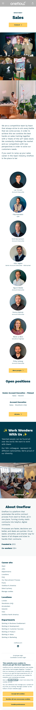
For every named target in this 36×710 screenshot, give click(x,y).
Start (3, 566)
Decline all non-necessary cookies (18, 699)
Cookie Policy (13, 680)
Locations (5, 574)
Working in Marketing (9, 637)
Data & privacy (7, 588)
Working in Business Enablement (13, 623)
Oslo (3, 612)
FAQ (3, 577)
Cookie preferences (18, 704)
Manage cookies (7, 591)
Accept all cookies (18, 694)
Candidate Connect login (18, 657)
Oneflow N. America (9, 585)
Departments (6, 571)
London (4, 600)
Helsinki (4, 609)
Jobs (3, 569)
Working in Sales (8, 634)
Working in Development (10, 626)
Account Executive (18, 402)
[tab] (13, 495)
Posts (4, 583)
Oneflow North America (10, 614)
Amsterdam (6, 606)
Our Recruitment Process (11, 580)
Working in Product (8, 632)
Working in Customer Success (12, 629)
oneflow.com (18, 643)
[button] (32, 3)
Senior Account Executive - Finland (18, 393)
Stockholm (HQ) (7, 603)
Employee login (18, 655)
